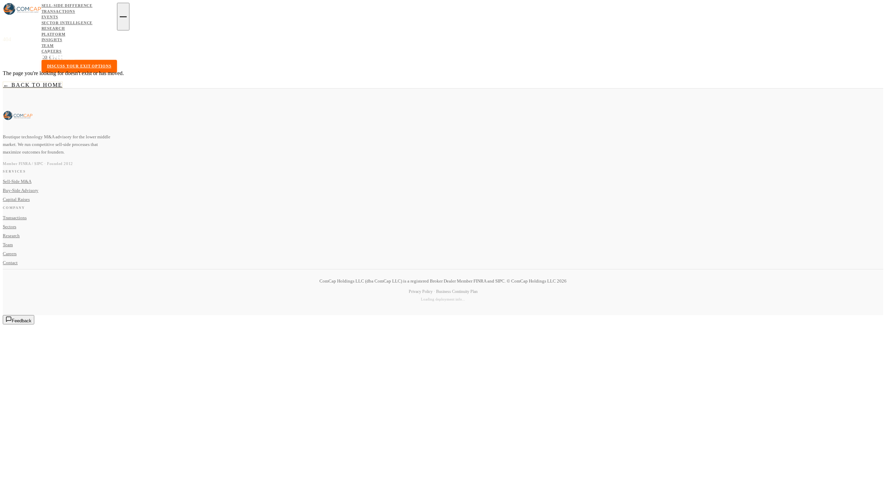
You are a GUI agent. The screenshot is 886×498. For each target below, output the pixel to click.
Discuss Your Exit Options (79, 66)
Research (53, 28)
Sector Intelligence (67, 23)
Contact (52, 57)
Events (50, 17)
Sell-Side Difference (67, 5)
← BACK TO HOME (32, 85)
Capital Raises (16, 199)
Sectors (9, 226)
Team (48, 46)
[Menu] (123, 16)
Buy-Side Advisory (20, 190)
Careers (52, 51)
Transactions (58, 11)
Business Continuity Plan (457, 291)
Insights (52, 40)
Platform (53, 34)
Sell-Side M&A (17, 181)
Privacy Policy (421, 291)
